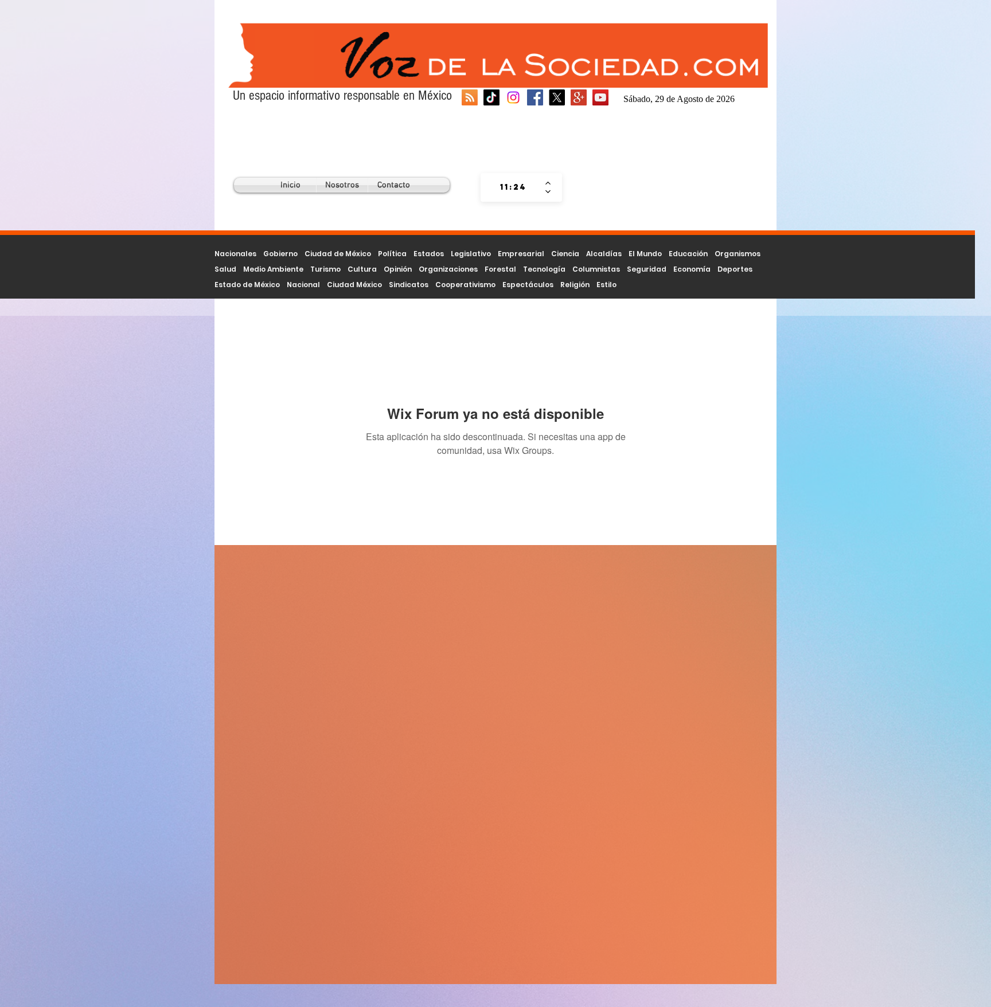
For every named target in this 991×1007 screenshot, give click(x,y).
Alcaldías (604, 253)
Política (392, 253)
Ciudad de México (338, 253)
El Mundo (645, 253)
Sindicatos (408, 284)
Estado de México (247, 284)
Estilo (606, 284)
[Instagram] (513, 97)
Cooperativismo (465, 284)
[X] (557, 97)
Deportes (734, 269)
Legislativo (471, 253)
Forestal (500, 269)
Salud (225, 269)
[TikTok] (491, 97)
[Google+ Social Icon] (579, 97)
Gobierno (280, 253)
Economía (692, 269)
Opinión (398, 269)
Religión (575, 284)
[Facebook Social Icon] (535, 97)
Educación (688, 253)
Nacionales (235, 253)
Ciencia (565, 253)
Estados (428, 253)
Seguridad (646, 269)
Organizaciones (448, 269)
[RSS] (470, 97)
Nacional (303, 284)
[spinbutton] (513, 187)
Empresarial (521, 253)
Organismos (737, 253)
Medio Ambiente (273, 269)
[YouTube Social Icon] (600, 97)
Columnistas (596, 269)
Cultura (362, 269)
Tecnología (544, 269)
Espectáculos (527, 284)
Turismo (325, 269)
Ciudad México (354, 284)
